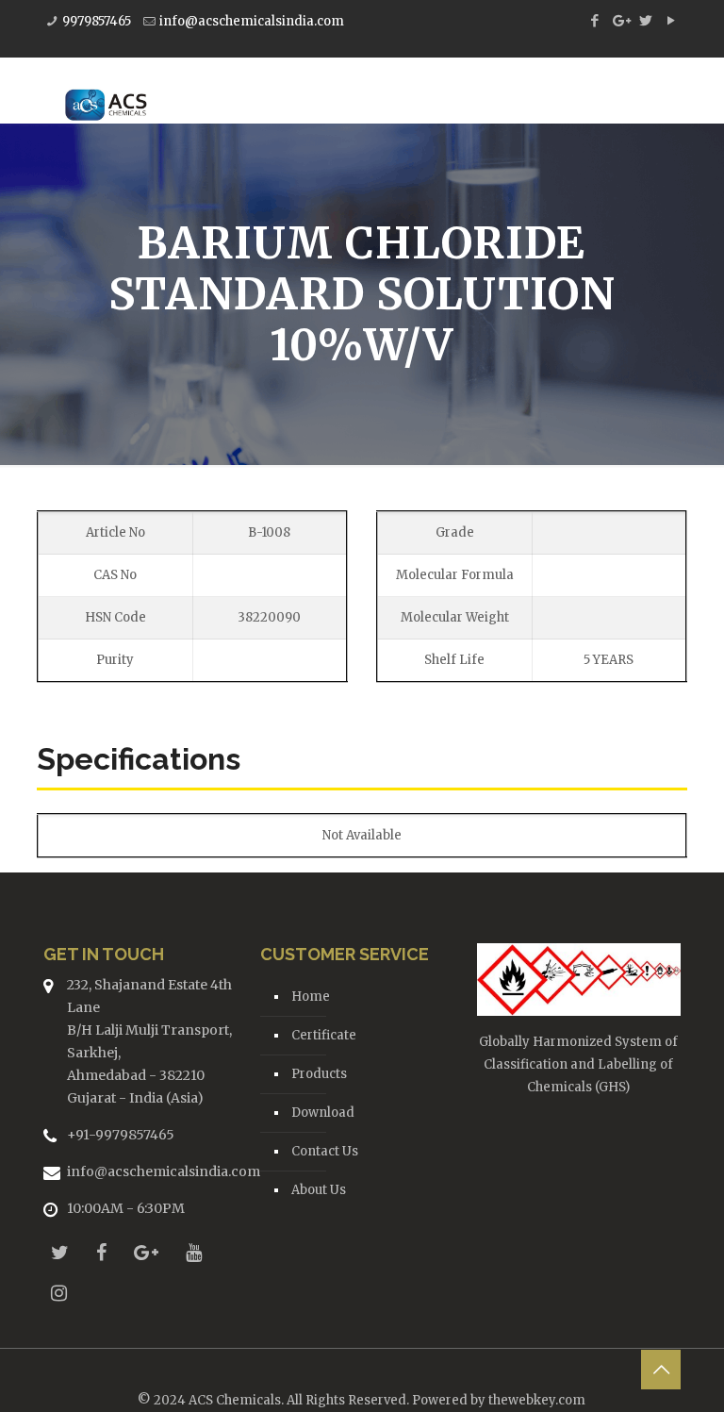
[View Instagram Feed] (59, 1292)
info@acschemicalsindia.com (251, 21)
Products (319, 1074)
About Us (318, 1190)
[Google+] (620, 20)
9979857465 (96, 21)
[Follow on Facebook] (101, 1252)
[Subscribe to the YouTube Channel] (194, 1252)
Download (322, 1113)
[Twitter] (645, 20)
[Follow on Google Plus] (146, 1252)
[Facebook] (594, 20)
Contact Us (324, 1151)
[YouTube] (671, 20)
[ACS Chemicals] (106, 91)
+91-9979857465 (120, 1134)
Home (310, 996)
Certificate (323, 1035)
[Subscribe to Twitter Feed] (60, 1252)
